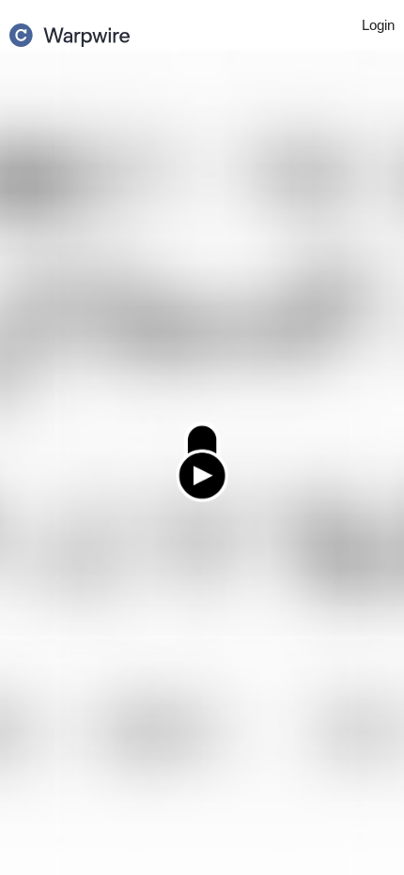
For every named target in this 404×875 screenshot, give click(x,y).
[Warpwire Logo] (69, 29)
